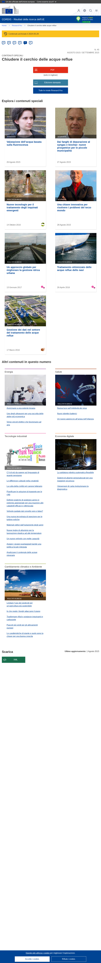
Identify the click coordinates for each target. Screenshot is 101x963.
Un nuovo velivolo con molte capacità (23, 539)
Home (4, 25)
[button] (84, 10)
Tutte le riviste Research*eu (51, 90)
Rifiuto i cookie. (69, 959)
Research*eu (17, 25)
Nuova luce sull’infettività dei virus (72, 408)
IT (25, 42)
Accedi (78, 10)
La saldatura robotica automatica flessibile (75, 472)
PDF (52, 70)
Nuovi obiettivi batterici (67, 414)
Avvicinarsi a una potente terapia (21, 408)
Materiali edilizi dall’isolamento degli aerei (25, 525)
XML (16, 660)
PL (31, 42)
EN (9, 42)
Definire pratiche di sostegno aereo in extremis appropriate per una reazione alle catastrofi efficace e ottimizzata (25, 503)
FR (20, 42)
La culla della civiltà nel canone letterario (24, 486)
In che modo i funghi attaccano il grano (23, 611)
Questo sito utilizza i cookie (38, 953)
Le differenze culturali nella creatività (23, 481)
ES (14, 42)
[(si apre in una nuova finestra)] (10, 9)
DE (4, 42)
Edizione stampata (52, 82)
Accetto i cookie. (32, 959)
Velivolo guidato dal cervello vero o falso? (25, 511)
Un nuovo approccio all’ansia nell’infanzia (75, 419)
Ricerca (90, 10)
